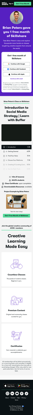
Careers (13, 398)
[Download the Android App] (23, 386)
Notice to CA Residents (16, 408)
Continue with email (16, 78)
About (7, 398)
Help (18, 398)
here (16, 371)
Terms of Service (25, 82)
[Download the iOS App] (9, 386)
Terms (16, 400)
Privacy (24, 398)
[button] (22, 3)
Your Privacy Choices (15, 406)
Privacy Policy (8, 84)
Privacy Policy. (25, 89)
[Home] (5, 4)
